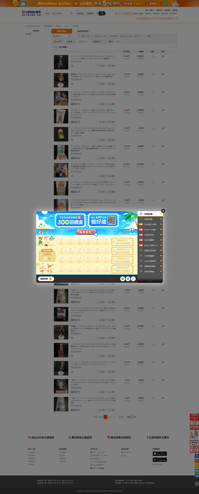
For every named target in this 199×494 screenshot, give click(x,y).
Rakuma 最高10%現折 (150, 245)
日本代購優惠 (146, 240)
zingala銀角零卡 (150, 261)
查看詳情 (44, 278)
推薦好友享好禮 (150, 250)
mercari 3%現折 (147, 229)
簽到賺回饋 (148, 214)
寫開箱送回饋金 (150, 266)
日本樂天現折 (146, 235)
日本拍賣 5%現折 (148, 224)
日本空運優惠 (149, 256)
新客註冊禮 (148, 219)
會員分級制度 (149, 271)
